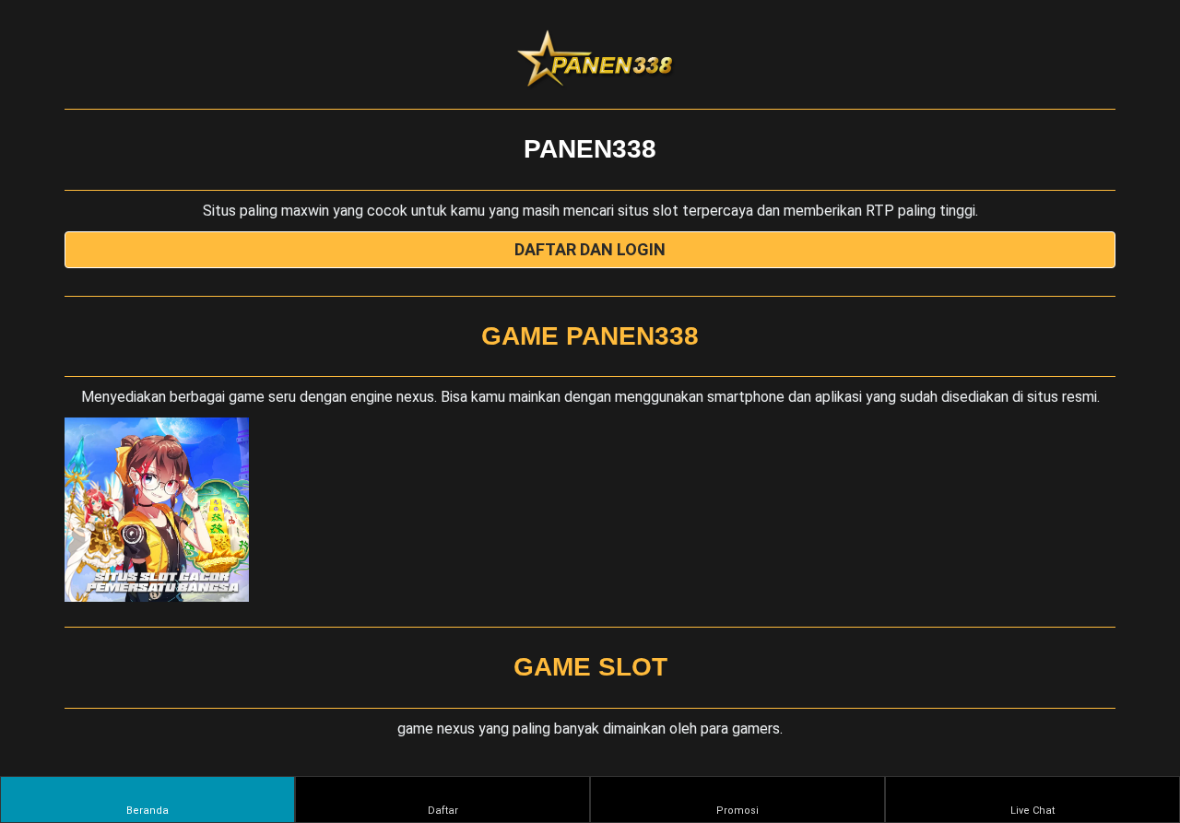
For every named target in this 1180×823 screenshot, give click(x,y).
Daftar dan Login (590, 249)
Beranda (147, 811)
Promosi (737, 811)
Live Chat (1032, 811)
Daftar (443, 811)
